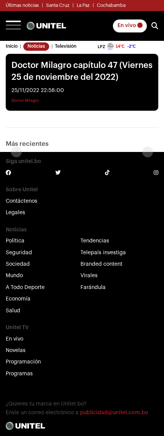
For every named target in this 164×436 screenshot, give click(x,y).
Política (15, 241)
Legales (15, 212)
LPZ (101, 47)
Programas (19, 373)
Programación (23, 362)
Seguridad (19, 252)
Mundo (14, 275)
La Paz (83, 5)
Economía (18, 299)
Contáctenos (21, 201)
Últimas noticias (22, 5)
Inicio (12, 46)
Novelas (16, 350)
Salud (13, 310)
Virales (89, 275)
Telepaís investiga (103, 252)
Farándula (93, 287)
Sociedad (18, 264)
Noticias (36, 46)
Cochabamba (111, 5)
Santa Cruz (57, 5)
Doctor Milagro (25, 101)
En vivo (127, 25)
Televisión (65, 46)
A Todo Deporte (25, 287)
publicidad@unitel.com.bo (114, 412)
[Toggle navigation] (13, 26)
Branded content (101, 264)
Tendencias (94, 241)
